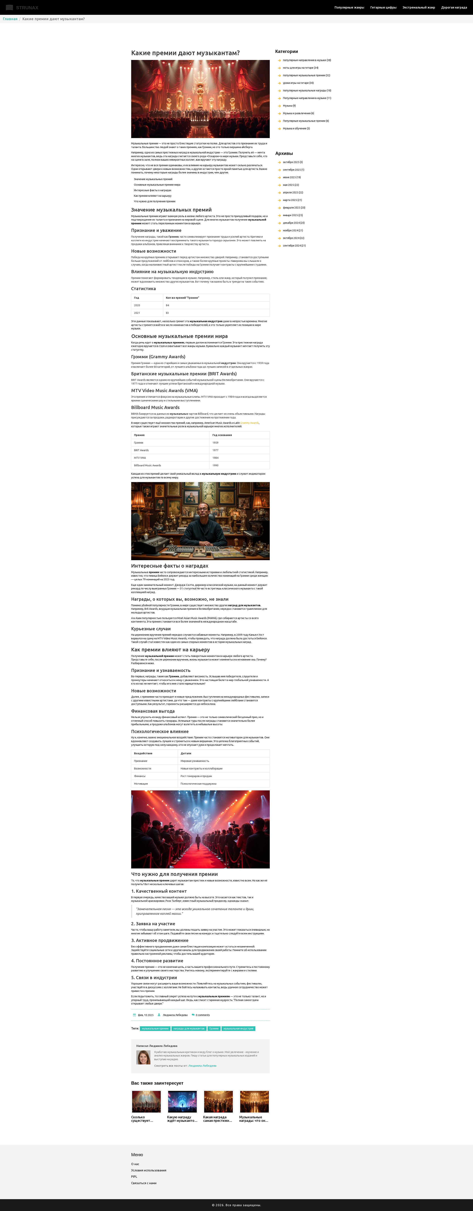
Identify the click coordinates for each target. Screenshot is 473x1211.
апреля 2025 (293, 192)
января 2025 (293, 215)
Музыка (289, 105)
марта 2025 (292, 200)
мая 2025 (291, 184)
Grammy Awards (249, 422)
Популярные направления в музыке (307, 98)
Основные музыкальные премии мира (157, 184)
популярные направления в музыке (307, 60)
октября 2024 (293, 238)
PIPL (134, 1176)
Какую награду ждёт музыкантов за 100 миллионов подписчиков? (181, 1119)
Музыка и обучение (296, 128)
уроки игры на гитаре (298, 82)
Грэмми (214, 1028)
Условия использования (148, 1170)
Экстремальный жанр (419, 7)
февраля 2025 (294, 207)
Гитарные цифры (383, 7)
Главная (10, 19)
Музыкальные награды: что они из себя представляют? (253, 1119)
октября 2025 (293, 162)
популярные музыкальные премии (306, 75)
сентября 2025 (293, 169)
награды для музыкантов (189, 1028)
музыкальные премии (155, 1028)
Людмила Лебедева (175, 1015)
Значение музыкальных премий (153, 179)
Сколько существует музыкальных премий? (142, 1119)
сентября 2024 (294, 245)
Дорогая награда (454, 7)
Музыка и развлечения (298, 113)
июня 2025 (292, 177)
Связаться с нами (143, 1183)
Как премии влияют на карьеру (152, 195)
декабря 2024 (294, 222)
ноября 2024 (293, 230)
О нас (135, 1164)
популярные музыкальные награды (307, 90)
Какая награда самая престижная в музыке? (218, 1119)
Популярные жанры (349, 7)
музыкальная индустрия (238, 1028)
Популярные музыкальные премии (306, 120)
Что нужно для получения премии (154, 201)
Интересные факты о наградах (152, 190)
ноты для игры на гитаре (300, 67)
